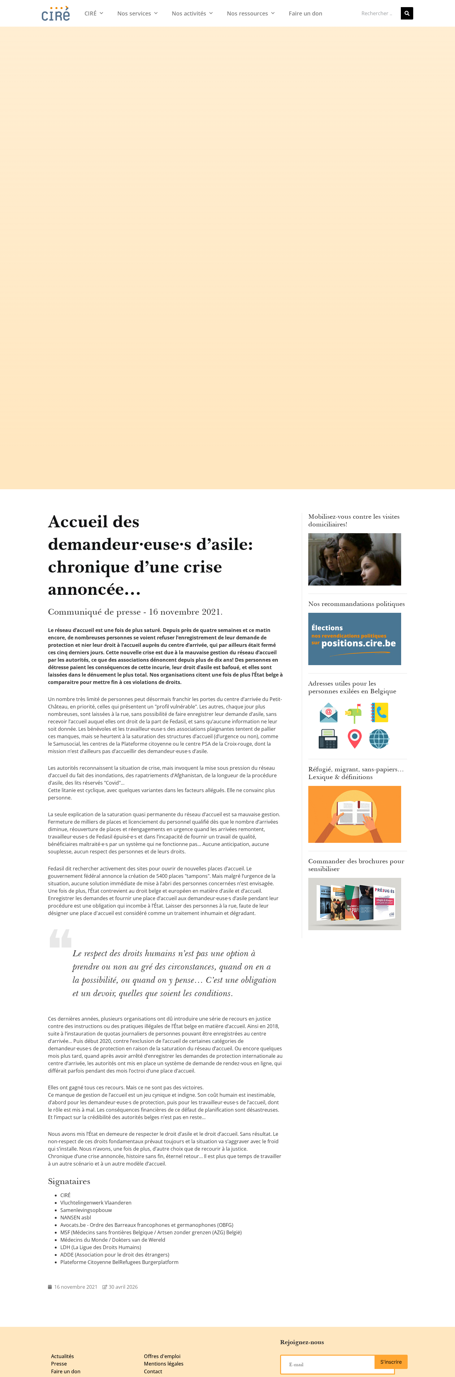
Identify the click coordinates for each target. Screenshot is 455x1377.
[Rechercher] (407, 13)
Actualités (62, 1356)
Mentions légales (164, 1363)
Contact (153, 1371)
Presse (59, 1363)
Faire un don (305, 13)
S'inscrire (391, 1362)
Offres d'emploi (162, 1356)
